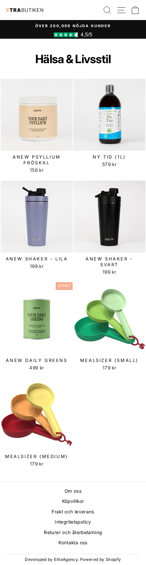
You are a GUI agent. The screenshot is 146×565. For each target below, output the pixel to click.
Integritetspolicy (73, 522)
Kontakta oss (72, 542)
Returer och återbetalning (73, 532)
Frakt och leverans (73, 511)
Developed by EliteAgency (51, 559)
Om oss (73, 491)
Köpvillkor (73, 501)
